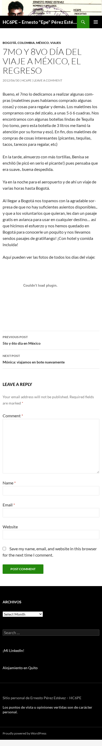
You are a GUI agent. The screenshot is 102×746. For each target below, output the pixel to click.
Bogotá (9, 43)
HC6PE (26, 80)
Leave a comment (47, 80)
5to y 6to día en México (22, 340)
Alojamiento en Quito (20, 668)
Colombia (26, 43)
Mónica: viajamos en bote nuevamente (34, 359)
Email (9, 504)
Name (9, 482)
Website (10, 526)
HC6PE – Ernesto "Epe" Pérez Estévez (40, 22)
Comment (13, 415)
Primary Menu (95, 22)
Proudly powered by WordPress (24, 733)
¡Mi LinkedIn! (13, 650)
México (42, 43)
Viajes (55, 43)
